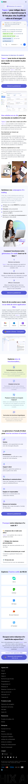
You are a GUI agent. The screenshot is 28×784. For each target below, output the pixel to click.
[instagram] (13, 757)
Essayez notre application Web (14, 652)
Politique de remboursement (8, 744)
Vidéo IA (3, 676)
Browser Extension (14, 615)
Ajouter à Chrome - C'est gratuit (15, 331)
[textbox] (14, 35)
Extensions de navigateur (7, 704)
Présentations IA (5, 681)
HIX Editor (14, 604)
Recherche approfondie (7, 678)
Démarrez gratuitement (14, 86)
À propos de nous (5, 728)
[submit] (24, 44)
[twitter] (5, 757)
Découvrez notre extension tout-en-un (15, 657)
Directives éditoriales (6, 734)
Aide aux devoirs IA (6, 692)
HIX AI (14, 582)
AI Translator (14, 626)
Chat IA (3, 671)
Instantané (14, 44)
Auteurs (3, 731)
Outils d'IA (3, 712)
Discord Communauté (6, 747)
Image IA (3, 673)
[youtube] (10, 757)
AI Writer (14, 593)
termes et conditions (6, 742)
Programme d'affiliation (7, 736)
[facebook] (2, 757)
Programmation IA (5, 684)
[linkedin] (8, 757)
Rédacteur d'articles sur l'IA (8, 689)
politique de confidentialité (8, 739)
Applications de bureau (7, 707)
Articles (3, 721)
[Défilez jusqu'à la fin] (8, 44)
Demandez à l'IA (5, 694)
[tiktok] (16, 757)
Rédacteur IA (4, 686)
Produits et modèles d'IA (7, 719)
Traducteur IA (4, 697)
